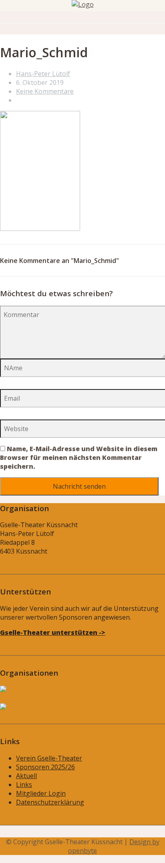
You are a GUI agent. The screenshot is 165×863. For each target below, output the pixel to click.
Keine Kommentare (45, 91)
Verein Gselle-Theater (49, 758)
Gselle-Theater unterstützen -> (52, 632)
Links (24, 784)
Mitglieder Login (41, 793)
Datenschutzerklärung (50, 802)
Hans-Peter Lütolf (43, 73)
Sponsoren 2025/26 (45, 767)
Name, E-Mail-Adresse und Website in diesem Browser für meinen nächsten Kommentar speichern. (78, 457)
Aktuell (26, 775)
